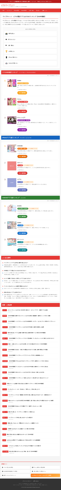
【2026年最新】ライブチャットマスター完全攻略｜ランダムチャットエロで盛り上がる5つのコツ (31, 338)
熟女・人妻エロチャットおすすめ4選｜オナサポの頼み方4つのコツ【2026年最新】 (28, 344)
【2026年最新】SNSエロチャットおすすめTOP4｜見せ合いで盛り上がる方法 (26, 372)
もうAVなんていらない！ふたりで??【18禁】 (42, 475)
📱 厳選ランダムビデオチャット (9, 475)
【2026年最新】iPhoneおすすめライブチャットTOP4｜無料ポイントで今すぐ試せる (29, 361)
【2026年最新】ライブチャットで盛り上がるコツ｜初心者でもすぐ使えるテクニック (28, 377)
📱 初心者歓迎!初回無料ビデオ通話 (9, 471)
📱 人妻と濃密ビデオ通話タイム (39, 471)
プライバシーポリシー (27, 481)
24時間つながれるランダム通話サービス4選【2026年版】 (21, 428)
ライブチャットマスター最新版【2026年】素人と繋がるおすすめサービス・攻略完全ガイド (30, 394)
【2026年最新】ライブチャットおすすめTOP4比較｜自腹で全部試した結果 (26, 327)
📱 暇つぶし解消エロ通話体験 (38, 467)
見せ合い (38, 10)
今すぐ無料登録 (22, 92)
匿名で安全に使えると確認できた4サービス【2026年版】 (20, 434)
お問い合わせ (36, 481)
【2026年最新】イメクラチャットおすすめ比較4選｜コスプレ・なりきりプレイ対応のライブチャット (31, 321)
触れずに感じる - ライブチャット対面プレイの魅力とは (22, 411)
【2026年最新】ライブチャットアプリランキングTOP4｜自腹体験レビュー (26, 355)
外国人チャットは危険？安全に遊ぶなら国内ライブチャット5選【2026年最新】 (25, 383)
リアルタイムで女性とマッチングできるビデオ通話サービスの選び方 (25, 445)
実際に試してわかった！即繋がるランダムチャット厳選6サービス (23, 423)
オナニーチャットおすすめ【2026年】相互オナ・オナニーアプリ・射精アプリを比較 (28, 310)
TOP (3, 10)
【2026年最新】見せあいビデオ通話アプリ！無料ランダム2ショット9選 (25, 406)
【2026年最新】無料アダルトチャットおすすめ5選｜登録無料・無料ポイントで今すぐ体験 (29, 315)
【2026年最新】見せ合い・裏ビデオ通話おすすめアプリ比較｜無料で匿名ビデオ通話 (28, 349)
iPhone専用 (16, 10)
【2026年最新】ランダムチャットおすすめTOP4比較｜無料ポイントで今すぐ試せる (28, 366)
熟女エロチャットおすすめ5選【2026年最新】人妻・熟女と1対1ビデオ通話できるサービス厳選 (31, 400)
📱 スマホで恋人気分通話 (7, 467)
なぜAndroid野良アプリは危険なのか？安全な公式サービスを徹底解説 (23, 440)
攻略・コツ (44, 10)
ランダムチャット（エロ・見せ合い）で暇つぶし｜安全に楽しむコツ (24, 389)
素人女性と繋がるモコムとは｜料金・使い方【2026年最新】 (23, 451)
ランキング (9, 10)
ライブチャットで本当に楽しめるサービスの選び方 (21, 417)
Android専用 (23, 10)
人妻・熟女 (31, 10)
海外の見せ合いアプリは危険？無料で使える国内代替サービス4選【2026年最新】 (27, 332)
